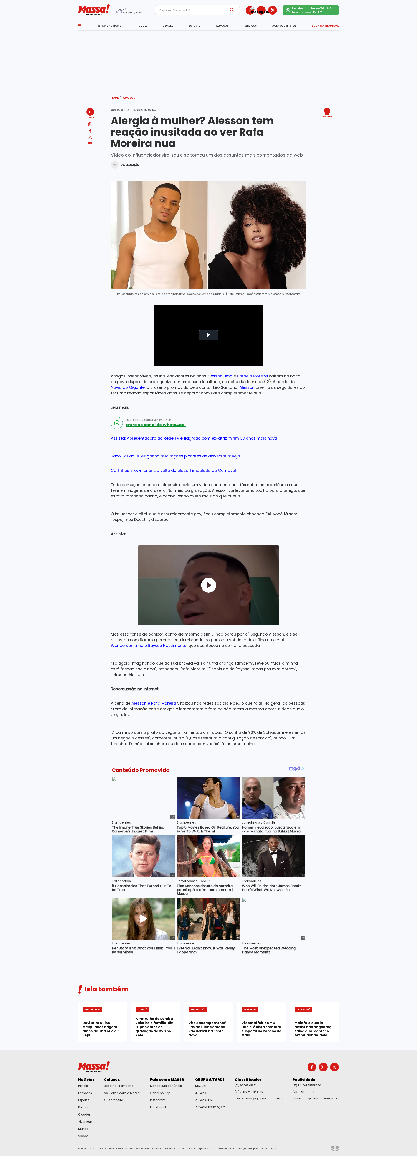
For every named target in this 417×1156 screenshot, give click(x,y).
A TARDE (201, 1093)
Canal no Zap (160, 1093)
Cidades (84, 1114)
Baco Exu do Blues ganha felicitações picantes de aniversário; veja (175, 456)
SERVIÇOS (250, 25)
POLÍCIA (142, 25)
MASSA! (200, 1086)
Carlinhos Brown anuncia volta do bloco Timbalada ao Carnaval (173, 470)
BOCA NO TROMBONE (325, 25)
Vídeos (83, 1136)
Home (116, 98)
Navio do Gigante (128, 387)
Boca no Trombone (118, 1086)
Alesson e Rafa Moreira (153, 703)
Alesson (247, 387)
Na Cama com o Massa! (122, 1093)
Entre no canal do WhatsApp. (156, 424)
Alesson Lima (219, 376)
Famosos (128, 98)
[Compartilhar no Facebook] (90, 131)
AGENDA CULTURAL (284, 25)
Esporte (83, 1100)
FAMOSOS (222, 25)
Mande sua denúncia (166, 1086)
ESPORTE (194, 25)
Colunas (112, 1079)
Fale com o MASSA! (168, 1079)
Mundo (83, 1129)
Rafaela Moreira (252, 376)
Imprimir (327, 116)
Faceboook (158, 1107)
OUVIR (90, 117)
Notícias (86, 1079)
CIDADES (167, 25)
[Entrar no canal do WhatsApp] (117, 423)
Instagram (158, 1100)
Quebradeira (113, 1100)
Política (83, 1107)
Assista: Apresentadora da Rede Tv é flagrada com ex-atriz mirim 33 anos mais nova (194, 438)
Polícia (83, 1086)
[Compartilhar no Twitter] (90, 137)
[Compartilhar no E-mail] (90, 143)
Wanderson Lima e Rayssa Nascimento (149, 645)
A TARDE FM (203, 1100)
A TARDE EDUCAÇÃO (210, 1107)
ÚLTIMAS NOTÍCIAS (109, 25)
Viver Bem (85, 1121)
